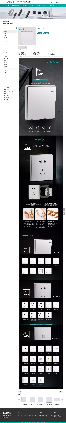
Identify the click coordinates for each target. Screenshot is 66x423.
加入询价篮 (46, 33)
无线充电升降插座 (7, 41)
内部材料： (50, 53)
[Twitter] (3, 417)
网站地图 (38, 422)
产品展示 (46, 415)
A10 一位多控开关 (32, 404)
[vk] (4, 417)
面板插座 (5, 62)
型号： (20, 52)
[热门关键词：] (47, 2)
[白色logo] (7, 413)
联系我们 (40, 415)
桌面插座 (5, 37)
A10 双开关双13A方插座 (57, 404)
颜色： (20, 53)
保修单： (34, 54)
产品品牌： (35, 52)
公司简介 (41, 416)
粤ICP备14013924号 (42, 422)
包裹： (49, 54)
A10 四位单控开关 (48, 404)
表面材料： (35, 53)
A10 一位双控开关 (23, 404)
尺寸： (49, 52)
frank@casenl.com (57, 417)
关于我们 (47, 416)
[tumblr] (6, 417)
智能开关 (5, 35)
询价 (40, 33)
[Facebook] (7, 417)
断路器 (5, 33)
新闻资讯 (43, 415)
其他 (4, 54)
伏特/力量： (21, 54)
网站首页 (44, 416)
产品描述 (20, 56)
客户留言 (49, 415)
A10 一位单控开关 (40, 404)
